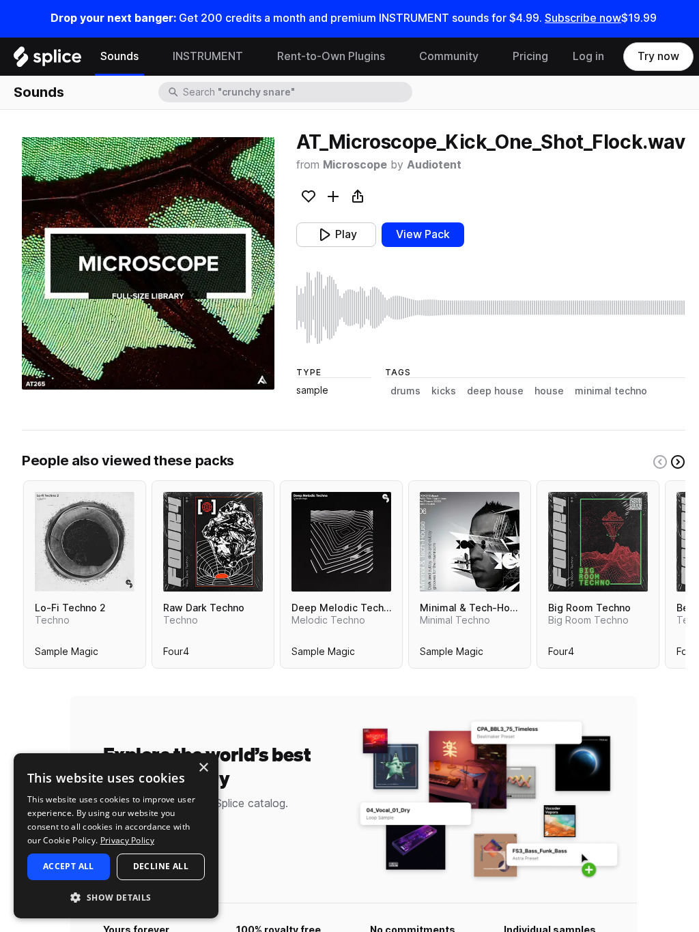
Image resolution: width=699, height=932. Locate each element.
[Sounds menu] (149, 56)
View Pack (423, 234)
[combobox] (296, 92)
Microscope (355, 164)
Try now (658, 56)
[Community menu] (489, 56)
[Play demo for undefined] (148, 263)
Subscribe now (583, 18)
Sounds (119, 56)
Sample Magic (66, 654)
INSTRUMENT (208, 56)
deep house (495, 390)
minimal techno (611, 390)
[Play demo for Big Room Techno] (598, 542)
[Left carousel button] (660, 462)
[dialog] (116, 835)
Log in (588, 56)
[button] (116, 897)
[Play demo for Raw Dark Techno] (213, 542)
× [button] (203, 768)
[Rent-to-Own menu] (395, 56)
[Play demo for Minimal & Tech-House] (469, 542)
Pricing (530, 56)
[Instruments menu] (253, 56)
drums (405, 390)
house (549, 390)
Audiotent (434, 164)
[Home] (47, 60)
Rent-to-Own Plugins (331, 56)
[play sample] (490, 308)
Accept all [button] (68, 866)
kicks (443, 390)
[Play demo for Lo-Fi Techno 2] (84, 542)
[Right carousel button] (678, 462)
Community (449, 56)
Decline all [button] (160, 866)
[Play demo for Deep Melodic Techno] (341, 542)
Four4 (176, 654)
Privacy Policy (127, 840)
